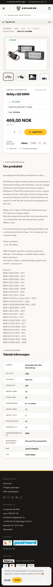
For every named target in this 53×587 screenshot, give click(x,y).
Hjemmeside (7, 530)
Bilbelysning (8, 31)
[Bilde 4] (44, 77)
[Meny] (3, 8)
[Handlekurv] (49, 8)
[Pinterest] (12, 497)
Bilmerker (7, 29)
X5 (29, 29)
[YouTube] (16, 497)
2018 (23, 29)
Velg (49, 22)
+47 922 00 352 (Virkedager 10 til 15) (17, 522)
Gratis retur (7, 484)
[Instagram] (8, 497)
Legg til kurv (37, 132)
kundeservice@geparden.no (14, 518)
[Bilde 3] (32, 77)
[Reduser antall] (9, 132)
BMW (16, 29)
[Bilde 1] (8, 77)
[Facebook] (4, 497)
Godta (17, 580)
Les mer (7, 580)
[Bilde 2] (20, 77)
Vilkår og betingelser (11, 492)
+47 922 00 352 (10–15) (37, 2)
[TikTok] (21, 497)
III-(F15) (36, 29)
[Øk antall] (20, 132)
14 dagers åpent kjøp (11, 488)
